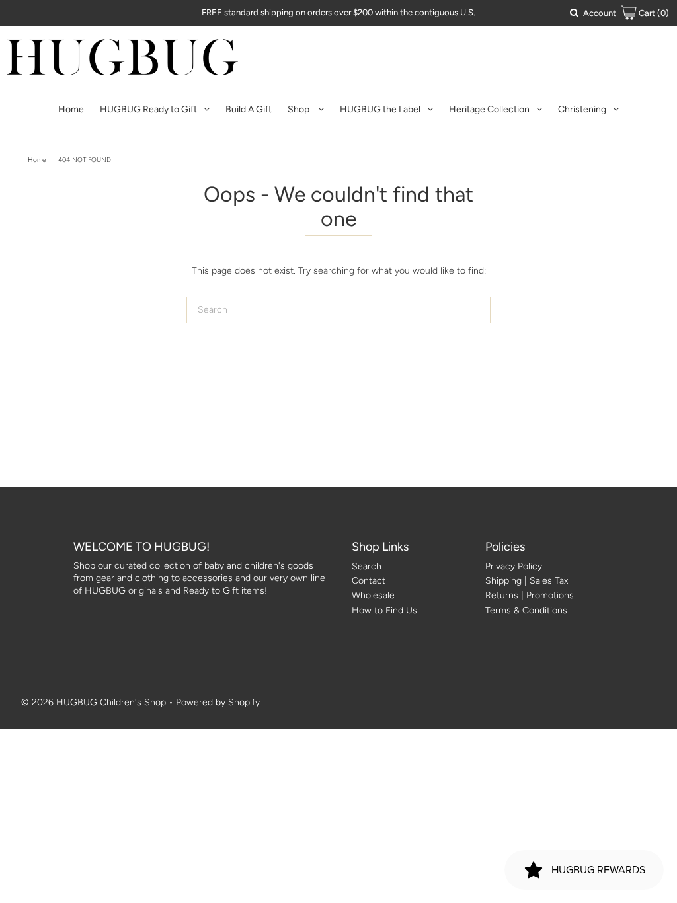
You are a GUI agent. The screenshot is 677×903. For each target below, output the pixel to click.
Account (599, 13)
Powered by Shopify (218, 702)
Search (366, 566)
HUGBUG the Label (380, 109)
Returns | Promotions (529, 595)
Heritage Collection (489, 109)
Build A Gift (248, 109)
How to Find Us (384, 610)
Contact (368, 580)
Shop (299, 109)
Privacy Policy (513, 566)
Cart (653, 13)
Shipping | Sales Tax (526, 580)
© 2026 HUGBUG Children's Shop (93, 702)
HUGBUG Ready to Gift (148, 109)
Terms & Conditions (526, 610)
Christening (582, 109)
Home (71, 109)
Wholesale (373, 595)
